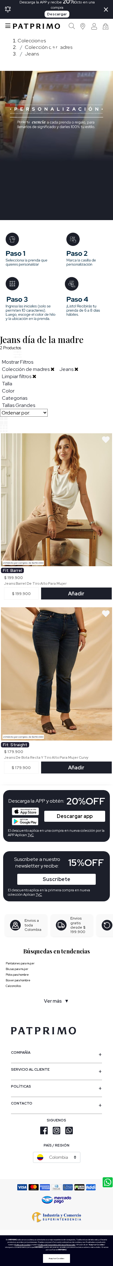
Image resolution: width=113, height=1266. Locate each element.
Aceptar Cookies (56, 1258)
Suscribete (56, 879)
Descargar (57, 14)
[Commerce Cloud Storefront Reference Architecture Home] (36, 26)
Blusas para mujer (17, 969)
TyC (39, 894)
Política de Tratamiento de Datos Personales (57, 1244)
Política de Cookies (22, 1244)
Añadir (76, 593)
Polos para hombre (17, 975)
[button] (83, 26)
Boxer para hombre (18, 980)
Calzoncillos (13, 986)
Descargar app (75, 816)
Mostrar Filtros (17, 362)
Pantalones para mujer (20, 963)
